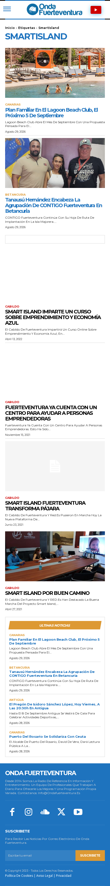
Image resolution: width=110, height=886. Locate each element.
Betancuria (15, 194)
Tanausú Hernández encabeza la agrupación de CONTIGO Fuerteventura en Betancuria (53, 205)
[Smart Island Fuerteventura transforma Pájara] (55, 466)
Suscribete (90, 855)
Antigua (16, 700)
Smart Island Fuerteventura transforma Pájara (45, 506)
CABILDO (12, 306)
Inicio (10, 28)
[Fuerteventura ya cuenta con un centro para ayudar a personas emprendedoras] (55, 370)
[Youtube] (78, 812)
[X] (61, 812)
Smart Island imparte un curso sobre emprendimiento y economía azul (53, 317)
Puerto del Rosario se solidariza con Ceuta (47, 736)
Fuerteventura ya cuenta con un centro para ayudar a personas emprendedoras (51, 413)
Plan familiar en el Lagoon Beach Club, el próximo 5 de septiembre (51, 113)
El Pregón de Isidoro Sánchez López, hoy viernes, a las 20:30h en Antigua (54, 706)
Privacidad (63, 875)
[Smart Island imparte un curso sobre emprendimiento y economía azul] (55, 275)
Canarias (13, 104)
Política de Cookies (19, 875)
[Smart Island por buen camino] (55, 556)
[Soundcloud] (45, 812)
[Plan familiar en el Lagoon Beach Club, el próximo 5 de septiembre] (55, 73)
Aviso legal (44, 875)
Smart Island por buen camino (47, 593)
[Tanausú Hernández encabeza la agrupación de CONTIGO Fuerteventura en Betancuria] (55, 163)
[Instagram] (28, 812)
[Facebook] (12, 812)
